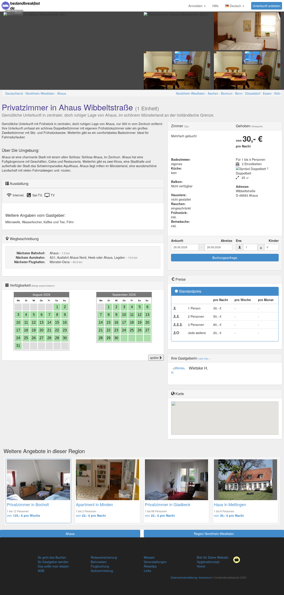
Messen (149, 557)
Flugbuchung (100, 566)
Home (201, 566)
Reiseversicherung (104, 557)
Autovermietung (102, 570)
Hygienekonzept (208, 562)
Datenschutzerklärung (184, 577)
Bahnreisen (99, 562)
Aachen (213, 93)
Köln (277, 93)
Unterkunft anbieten (266, 6)
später (154, 357)
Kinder (274, 240)
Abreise (226, 240)
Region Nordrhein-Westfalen (214, 533)
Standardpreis (190, 291)
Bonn (239, 93)
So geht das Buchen (52, 557)
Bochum (227, 93)
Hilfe (215, 6)
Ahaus (61, 93)
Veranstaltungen (155, 562)
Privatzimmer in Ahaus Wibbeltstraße (67, 107)
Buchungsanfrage (224, 257)
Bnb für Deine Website (212, 557)
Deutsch (235, 6)
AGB (41, 570)
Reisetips (150, 566)
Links (147, 570)
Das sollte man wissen (53, 566)
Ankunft (177, 240)
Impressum (205, 577)
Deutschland (14, 93)
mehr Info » (204, 358)
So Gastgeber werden (53, 562)
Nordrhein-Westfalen (40, 93)
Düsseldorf (252, 93)
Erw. (239, 240)
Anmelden (195, 6)
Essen (267, 93)
